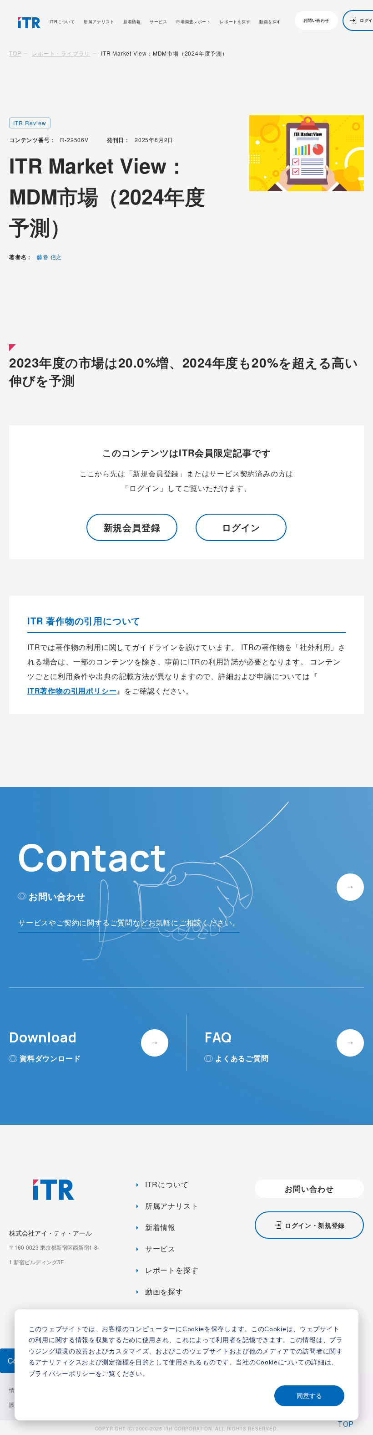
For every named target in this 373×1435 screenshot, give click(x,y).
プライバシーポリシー (62, 1373)
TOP (15, 53)
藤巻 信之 (49, 256)
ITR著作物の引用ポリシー (71, 690)
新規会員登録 (132, 527)
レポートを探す (235, 22)
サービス (158, 22)
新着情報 (132, 22)
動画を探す (270, 22)
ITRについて (62, 22)
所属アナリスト (99, 22)
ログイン (241, 527)
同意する (309, 1395)
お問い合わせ (316, 20)
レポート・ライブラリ (61, 53)
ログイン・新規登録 (315, 1225)
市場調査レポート (193, 22)
